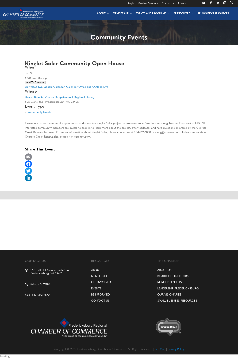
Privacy (182, 3)
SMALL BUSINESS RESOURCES (177, 301)
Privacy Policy (176, 349)
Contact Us (168, 3)
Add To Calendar (35, 82)
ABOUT (96, 270)
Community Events (39, 112)
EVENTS (96, 288)
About (101, 13)
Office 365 (84, 87)
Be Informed (182, 13)
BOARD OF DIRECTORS (173, 276)
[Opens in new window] (204, 3)
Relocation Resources (213, 13)
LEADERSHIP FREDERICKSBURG (178, 288)
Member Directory (148, 3)
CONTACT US (100, 301)
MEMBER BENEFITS (169, 282)
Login (131, 3)
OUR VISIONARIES (169, 294)
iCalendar (72, 87)
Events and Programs (151, 13)
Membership (121, 13)
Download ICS (34, 87)
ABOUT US (164, 270)
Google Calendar (54, 87)
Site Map (160, 349)
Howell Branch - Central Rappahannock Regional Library (59, 97)
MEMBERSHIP (99, 276)
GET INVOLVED (101, 282)
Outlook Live (100, 87)
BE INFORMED (100, 294)
